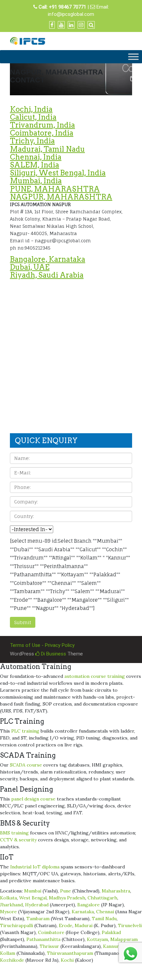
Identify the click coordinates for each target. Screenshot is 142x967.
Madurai (83, 925)
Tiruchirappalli (16, 925)
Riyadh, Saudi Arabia (47, 275)
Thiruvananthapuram (70, 953)
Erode (65, 925)
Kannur (111, 946)
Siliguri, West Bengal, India (58, 172)
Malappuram (124, 939)
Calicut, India (33, 117)
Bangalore (88, 905)
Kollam (7, 953)
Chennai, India (35, 157)
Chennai (105, 912)
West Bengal (33, 898)
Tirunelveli (130, 925)
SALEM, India (34, 165)
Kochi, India (31, 109)
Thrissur (49, 946)
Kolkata (8, 898)
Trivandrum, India (42, 125)
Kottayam (97, 939)
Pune (65, 891)
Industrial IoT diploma (34, 867)
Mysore (8, 912)
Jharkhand (11, 905)
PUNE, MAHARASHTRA (55, 189)
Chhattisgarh (102, 898)
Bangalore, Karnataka (47, 259)
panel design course (33, 799)
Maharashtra (116, 891)
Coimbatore (51, 932)
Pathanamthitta (43, 939)
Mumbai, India (36, 180)
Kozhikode (12, 960)
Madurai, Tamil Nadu (47, 149)
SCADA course (26, 765)
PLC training (25, 731)
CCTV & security (18, 840)
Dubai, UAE (30, 267)
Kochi (67, 960)
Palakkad (111, 932)
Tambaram (38, 919)
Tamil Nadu (104, 919)
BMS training (14, 833)
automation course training (94, 676)
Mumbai (32, 891)
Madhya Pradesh (67, 898)
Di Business (53, 654)
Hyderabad (37, 905)
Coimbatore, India (41, 133)
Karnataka (83, 912)
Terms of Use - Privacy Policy (42, 645)
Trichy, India (32, 140)
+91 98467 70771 (67, 7)
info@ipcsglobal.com (71, 14)
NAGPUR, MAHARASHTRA (61, 197)
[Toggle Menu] (133, 57)
